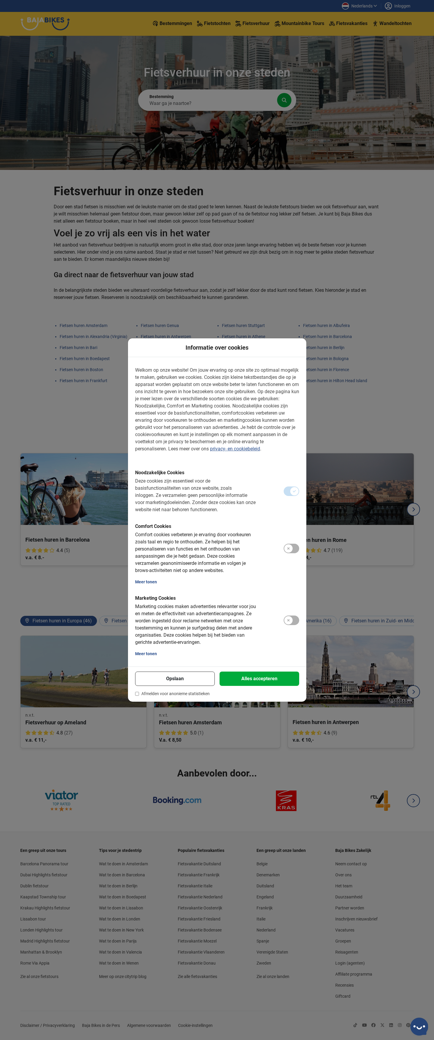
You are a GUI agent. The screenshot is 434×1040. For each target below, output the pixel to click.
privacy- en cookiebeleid (235, 449)
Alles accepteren (259, 678)
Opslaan (175, 678)
